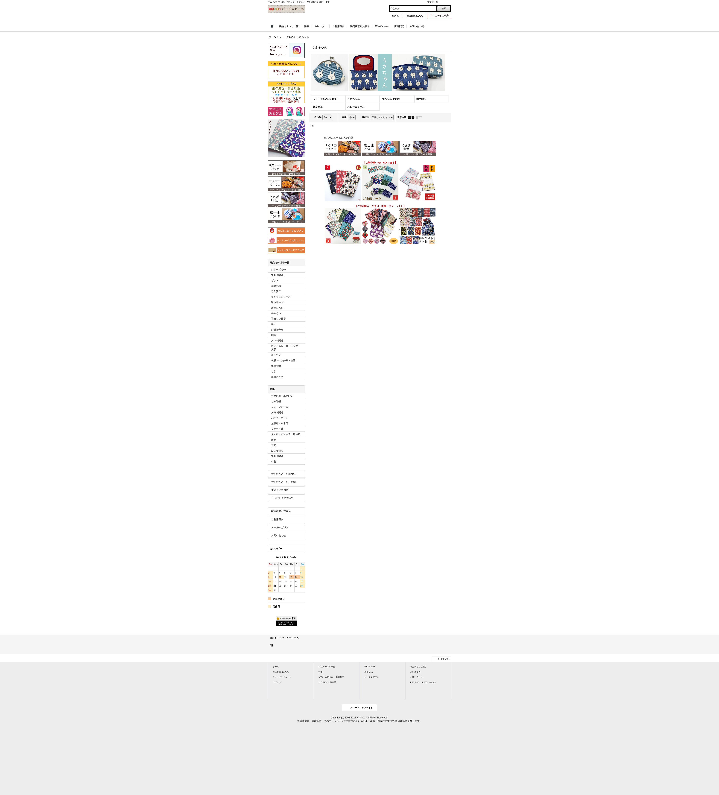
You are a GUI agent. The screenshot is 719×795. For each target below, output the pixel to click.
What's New (369, 666)
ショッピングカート (282, 677)
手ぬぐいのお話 (279, 490)
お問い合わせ (278, 535)
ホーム (276, 666)
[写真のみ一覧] (412, 117)
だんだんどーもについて (284, 473)
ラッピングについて (282, 498)
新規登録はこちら (415, 16)
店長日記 (368, 672)
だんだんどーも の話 (283, 482)
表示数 (318, 117)
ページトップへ (443, 659)
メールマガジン (279, 527)
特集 (320, 672)
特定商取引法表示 (281, 511)
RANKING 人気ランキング (423, 682)
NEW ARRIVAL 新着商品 (331, 677)
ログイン (396, 16)
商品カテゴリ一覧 (326, 666)
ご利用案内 (277, 519)
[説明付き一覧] (420, 117)
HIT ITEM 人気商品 (327, 682)
